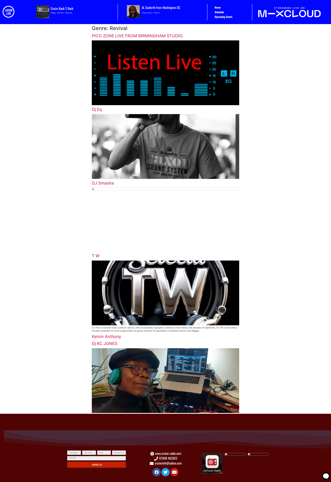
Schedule (219, 12)
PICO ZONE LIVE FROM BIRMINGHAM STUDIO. (138, 35)
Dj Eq (97, 109)
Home (218, 7)
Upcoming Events (223, 17)
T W (96, 255)
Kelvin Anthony (106, 336)
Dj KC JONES (104, 343)
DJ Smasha (103, 183)
